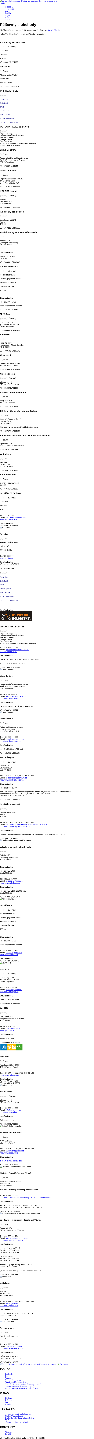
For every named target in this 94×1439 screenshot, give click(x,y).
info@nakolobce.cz (13, 1110)
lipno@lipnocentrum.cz (15, 739)
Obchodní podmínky (13, 1380)
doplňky (8, 13)
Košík (2, 3)
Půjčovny (8, 1432)
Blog (6, 1402)
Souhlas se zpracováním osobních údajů (21, 1388)
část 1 (50, 30)
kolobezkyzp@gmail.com (16, 517)
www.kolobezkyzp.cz (8, 519)
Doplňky (8, 1376)
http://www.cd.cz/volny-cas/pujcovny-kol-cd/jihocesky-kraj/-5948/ (26, 1198)
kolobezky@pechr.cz (14, 881)
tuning (7, 15)
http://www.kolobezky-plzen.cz (12, 780)
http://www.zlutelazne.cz (9, 1075)
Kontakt (8, 1434)
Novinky (8, 1404)
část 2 (56, 30)
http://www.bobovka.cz (9, 1153)
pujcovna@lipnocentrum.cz (17, 696)
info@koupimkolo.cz (14, 990)
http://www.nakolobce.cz (10, 1112)
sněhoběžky (9, 9)
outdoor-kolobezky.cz (8, 652)
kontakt (7, 19)
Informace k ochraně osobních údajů (19, 1386)
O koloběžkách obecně (14, 1416)
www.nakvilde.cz (7, 558)
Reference (9, 1400)
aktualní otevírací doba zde (11, 1161)
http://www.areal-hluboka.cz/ (11, 1240)
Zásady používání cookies (15, 1382)
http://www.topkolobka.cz (10, 883)
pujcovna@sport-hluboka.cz (17, 1238)
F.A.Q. (7, 1420)
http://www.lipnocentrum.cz (11, 698)
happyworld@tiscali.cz (15, 1151)
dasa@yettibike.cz (13, 1304)
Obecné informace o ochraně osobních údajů (23, 1384)
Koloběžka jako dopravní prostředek (19, 1418)
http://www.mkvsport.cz (9, 992)
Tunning (8, 1378)
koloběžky (9, 7)
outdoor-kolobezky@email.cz (17, 650)
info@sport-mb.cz (13, 1028)
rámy (7, 11)
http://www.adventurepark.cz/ (11, 1348)
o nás (7, 17)
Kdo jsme (8, 1398)
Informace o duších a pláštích (16, 1422)
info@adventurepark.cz (15, 1346)
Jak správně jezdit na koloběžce (18, 1414)
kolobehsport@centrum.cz (16, 778)
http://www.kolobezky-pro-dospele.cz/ (15, 826)
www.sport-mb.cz (7, 1030)
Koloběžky (9, 1374)
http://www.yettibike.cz (9, 1306)
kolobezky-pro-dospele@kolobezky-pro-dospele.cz (26, 824)
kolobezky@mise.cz (14, 953)
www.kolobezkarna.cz (9, 955)
